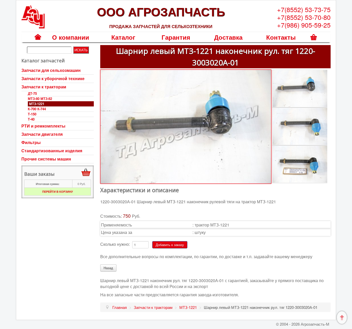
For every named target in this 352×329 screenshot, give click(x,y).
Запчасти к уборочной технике (53, 78)
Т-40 (31, 119)
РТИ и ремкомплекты (43, 126)
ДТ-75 (32, 93)
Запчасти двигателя (42, 134)
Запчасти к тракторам (43, 87)
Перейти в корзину (57, 191)
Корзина (314, 40)
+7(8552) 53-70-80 (304, 17)
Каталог (123, 37)
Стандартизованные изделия (51, 151)
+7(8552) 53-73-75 (304, 9)
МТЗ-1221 (36, 103)
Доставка (228, 37)
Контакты (281, 37)
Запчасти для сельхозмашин (51, 70)
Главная (38, 40)
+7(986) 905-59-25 (304, 24)
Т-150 (32, 114)
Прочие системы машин (46, 159)
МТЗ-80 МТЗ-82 (40, 98)
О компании (70, 37)
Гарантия (176, 37)
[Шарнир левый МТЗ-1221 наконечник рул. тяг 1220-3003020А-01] (185, 126)
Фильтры (31, 142)
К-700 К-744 (37, 108)
